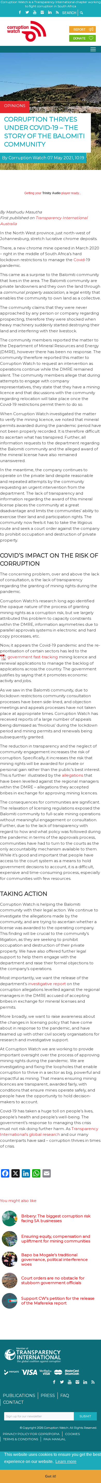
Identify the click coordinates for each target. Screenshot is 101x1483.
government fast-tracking (33, 656)
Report (79, 29)
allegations (72, 775)
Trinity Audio (51, 193)
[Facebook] (20, 12)
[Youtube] (35, 12)
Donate (79, 38)
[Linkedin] (50, 12)
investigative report (47, 983)
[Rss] (57, 12)
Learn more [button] (65, 1461)
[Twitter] (27, 12)
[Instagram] (42, 12)
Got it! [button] (50, 1476)
